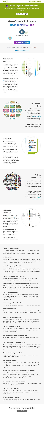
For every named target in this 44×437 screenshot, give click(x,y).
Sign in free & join (23, 14)
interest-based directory (9, 217)
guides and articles (36, 116)
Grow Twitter (36, 1)
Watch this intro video (23, 50)
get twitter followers (8, 80)
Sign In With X (22, 42)
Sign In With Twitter (22, 410)
